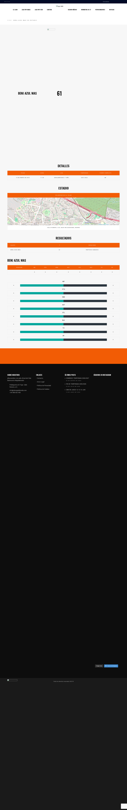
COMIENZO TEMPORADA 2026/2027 (77, 378)
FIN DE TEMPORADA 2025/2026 (76, 384)
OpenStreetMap (103, 224)
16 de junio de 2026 (73, 392)
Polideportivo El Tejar (63, 195)
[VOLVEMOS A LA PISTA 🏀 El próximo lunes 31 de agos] (98, 482)
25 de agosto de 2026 (73, 380)
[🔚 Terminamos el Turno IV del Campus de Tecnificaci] (98, 625)
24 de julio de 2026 (73, 386)
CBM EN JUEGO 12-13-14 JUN (75, 390)
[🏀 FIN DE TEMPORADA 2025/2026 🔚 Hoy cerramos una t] (107, 455)
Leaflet (87, 224)
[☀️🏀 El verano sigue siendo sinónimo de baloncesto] (116, 413)
